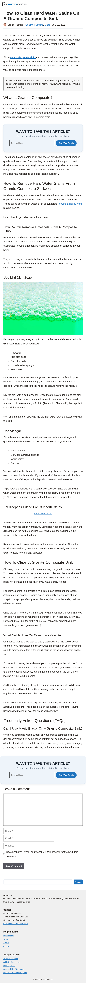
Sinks (47, 25)
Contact (6, 946)
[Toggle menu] (81, 4)
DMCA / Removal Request (15, 973)
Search (78, 882)
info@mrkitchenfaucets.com (15, 924)
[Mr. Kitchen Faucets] (14, 4)
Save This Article (66, 143)
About (6, 943)
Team (5, 939)
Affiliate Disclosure (11, 962)
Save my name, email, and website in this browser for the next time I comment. (43, 854)
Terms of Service (10, 959)
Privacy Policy (9, 965)
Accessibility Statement (13, 969)
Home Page (8, 936)
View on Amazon (43, 513)
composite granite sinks (23, 57)
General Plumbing (34, 25)
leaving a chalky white (70, 203)
